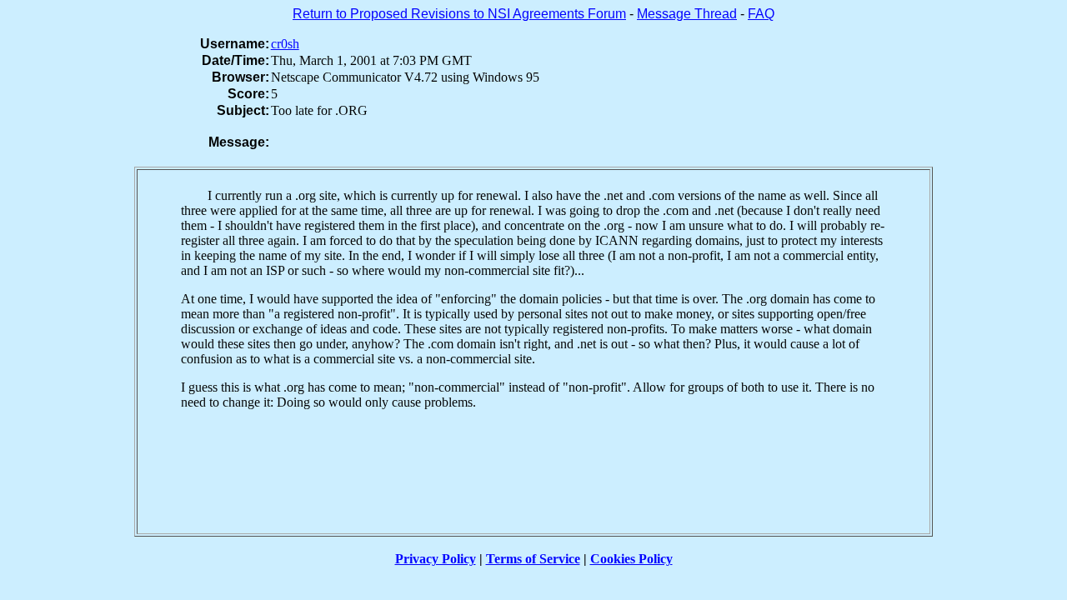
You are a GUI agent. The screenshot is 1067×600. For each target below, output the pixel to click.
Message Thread (687, 14)
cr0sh (285, 44)
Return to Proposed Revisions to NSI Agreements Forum (459, 14)
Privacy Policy (435, 559)
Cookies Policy (631, 559)
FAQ (761, 14)
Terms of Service (533, 559)
